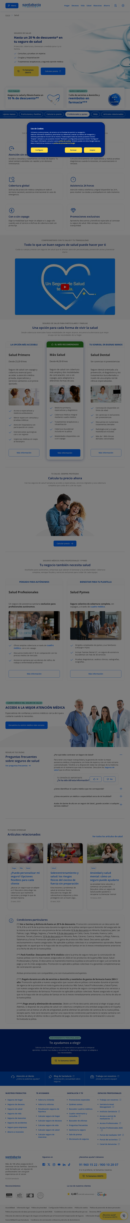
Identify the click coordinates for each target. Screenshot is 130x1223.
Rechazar (73, 150)
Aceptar (92, 150)
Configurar (39, 150)
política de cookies (65, 141)
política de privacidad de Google (64, 143)
